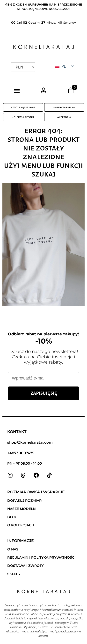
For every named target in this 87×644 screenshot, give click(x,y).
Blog (12, 517)
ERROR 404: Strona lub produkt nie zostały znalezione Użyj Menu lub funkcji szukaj (43, 152)
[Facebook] (36, 475)
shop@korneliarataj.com (30, 442)
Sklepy (14, 574)
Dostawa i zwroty (25, 565)
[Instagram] (10, 475)
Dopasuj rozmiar (24, 500)
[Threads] (23, 475)
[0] (71, 91)
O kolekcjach (20, 525)
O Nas (12, 549)
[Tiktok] (49, 475)
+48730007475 (20, 453)
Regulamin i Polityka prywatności (41, 557)
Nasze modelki (21, 509)
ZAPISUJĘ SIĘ (43, 393)
